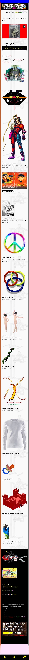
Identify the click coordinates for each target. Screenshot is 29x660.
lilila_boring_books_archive (11, 587)
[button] (24, 26)
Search (14, 657)
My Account (5, 657)
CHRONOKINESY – (6, 366)
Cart (22, 656)
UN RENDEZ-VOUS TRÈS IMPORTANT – (11, 542)
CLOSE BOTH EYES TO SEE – (8, 453)
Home (5, 18)
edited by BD (11, 18)
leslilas (4, 590)
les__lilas (14, 594)
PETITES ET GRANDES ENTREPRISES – (10, 513)
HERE (9, 56)
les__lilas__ (7, 584)
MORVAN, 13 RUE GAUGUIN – (9, 408)
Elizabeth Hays (18, 60)
